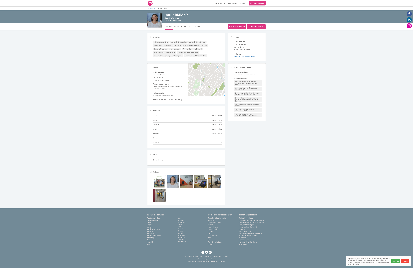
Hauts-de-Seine (213, 229)
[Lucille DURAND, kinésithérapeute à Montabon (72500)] (154, 20)
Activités (169, 26)
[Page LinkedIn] (409, 20)
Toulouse (181, 239)
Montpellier (181, 222)
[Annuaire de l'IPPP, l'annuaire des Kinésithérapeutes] (150, 3)
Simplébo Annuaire (218, 261)
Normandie (242, 238)
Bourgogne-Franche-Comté (248, 227)
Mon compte (232, 3)
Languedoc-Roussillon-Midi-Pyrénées (251, 233)
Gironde (210, 225)
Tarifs (190, 26)
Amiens (149, 223)
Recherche (221, 3)
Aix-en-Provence (152, 220)
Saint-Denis (181, 235)
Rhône (210, 244)
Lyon (179, 218)
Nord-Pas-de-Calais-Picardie (248, 235)
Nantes (180, 224)
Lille (148, 244)
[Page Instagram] (409, 26)
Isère (209, 233)
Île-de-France (243, 244)
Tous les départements (217, 218)
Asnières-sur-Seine (153, 229)
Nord (209, 238)
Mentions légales (203, 259)
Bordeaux (150, 233)
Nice (179, 227)
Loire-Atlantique (213, 235)
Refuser (405, 261)
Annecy (149, 227)
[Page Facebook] (409, 14)
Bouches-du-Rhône (214, 223)
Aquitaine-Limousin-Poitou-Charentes (251, 223)
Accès (176, 26)
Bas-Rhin (211, 220)
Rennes (180, 231)
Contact (225, 256)
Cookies (213, 259)
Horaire (183, 26)
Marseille (181, 220)
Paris (210, 240)
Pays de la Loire (244, 240)
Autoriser (396, 261)
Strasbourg (181, 237)
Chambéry (150, 238)
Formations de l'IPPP (257, 3)
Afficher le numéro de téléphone (244, 57)
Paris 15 (180, 229)
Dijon (149, 240)
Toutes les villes (153, 218)
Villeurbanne (182, 242)
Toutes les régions (246, 218)
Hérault (210, 231)
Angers (149, 225)
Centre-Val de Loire (245, 231)
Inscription (243, 3)
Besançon (150, 231)
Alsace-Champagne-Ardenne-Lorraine (251, 220)
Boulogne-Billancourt (154, 235)
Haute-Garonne (213, 227)
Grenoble (150, 242)
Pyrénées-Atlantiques (215, 242)
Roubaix (180, 233)
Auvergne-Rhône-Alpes (246, 225)
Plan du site (207, 256)
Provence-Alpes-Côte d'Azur (248, 242)
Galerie (197, 26)
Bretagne (242, 229)
